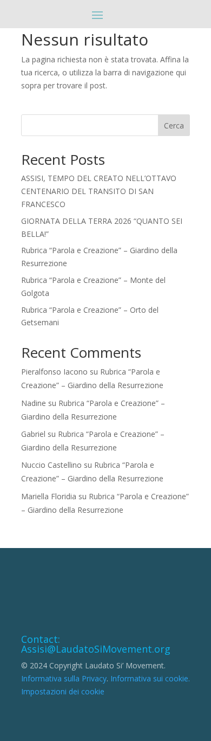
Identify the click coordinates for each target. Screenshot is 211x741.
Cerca (174, 125)
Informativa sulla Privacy (64, 678)
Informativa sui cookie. (150, 678)
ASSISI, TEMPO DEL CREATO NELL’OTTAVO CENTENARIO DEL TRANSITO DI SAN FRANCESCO (98, 191)
